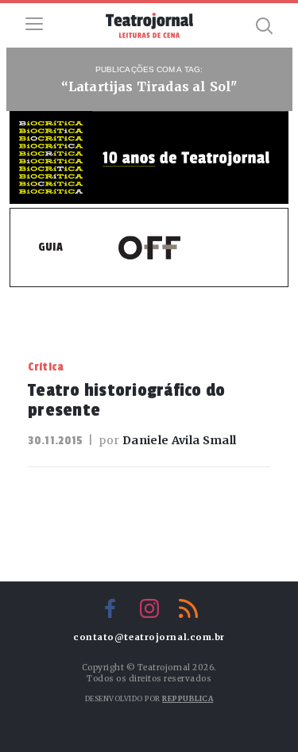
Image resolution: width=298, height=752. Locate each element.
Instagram (149, 608)
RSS (188, 608)
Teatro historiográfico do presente (126, 400)
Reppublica (187, 698)
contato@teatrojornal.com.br (149, 637)
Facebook (110, 608)
